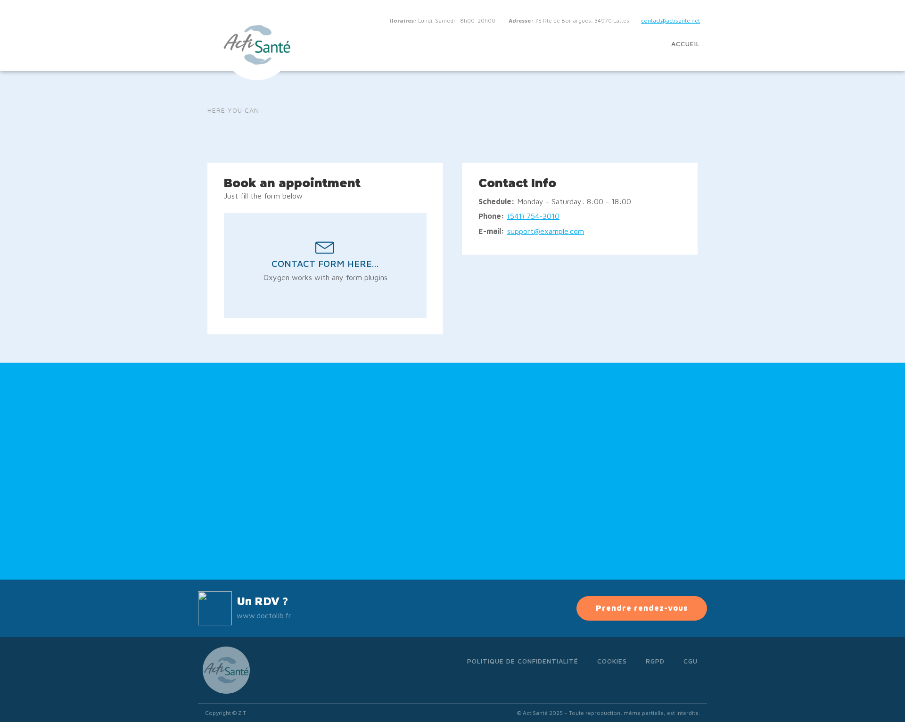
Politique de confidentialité (522, 661)
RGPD (655, 661)
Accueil (685, 44)
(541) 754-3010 (533, 216)
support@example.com (545, 231)
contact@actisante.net (670, 20)
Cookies (612, 661)
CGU (690, 661)
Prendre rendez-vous (642, 608)
